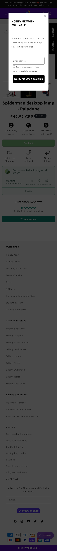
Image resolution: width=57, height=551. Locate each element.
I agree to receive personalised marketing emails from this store (26, 69)
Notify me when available (28, 79)
